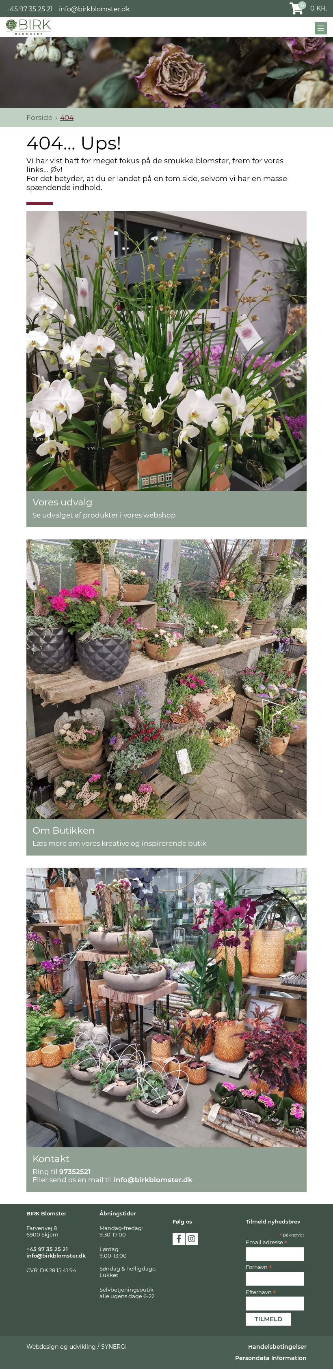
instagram (192, 1239)
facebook (179, 1239)
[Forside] (28, 27)
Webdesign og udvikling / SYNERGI (76, 1346)
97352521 (75, 1172)
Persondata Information (271, 1358)
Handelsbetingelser (277, 1346)
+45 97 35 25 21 (29, 9)
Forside (39, 117)
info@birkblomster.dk (94, 9)
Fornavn (259, 1267)
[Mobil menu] (321, 28)
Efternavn (261, 1292)
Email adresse (267, 1242)
